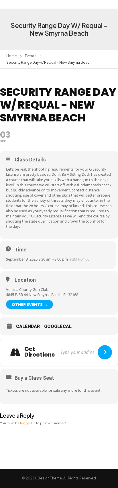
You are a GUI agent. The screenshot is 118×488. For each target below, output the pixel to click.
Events (30, 56)
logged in (28, 423)
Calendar (28, 326)
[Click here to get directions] (105, 352)
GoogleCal (58, 326)
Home (11, 56)
